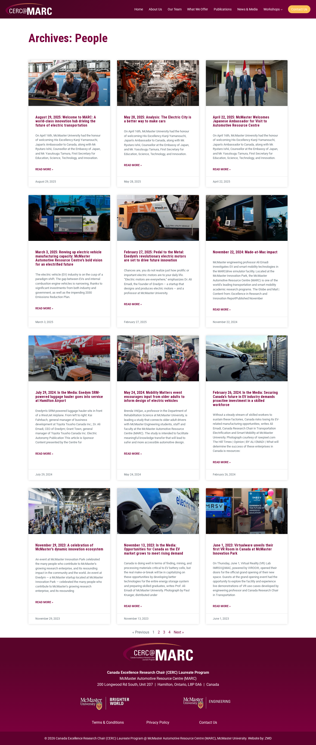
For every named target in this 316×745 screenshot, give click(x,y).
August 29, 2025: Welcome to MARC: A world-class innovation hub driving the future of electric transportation (65, 121)
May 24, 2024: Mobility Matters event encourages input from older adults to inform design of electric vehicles (154, 396)
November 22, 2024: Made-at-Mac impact (245, 252)
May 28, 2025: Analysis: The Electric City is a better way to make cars (157, 119)
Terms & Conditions (108, 722)
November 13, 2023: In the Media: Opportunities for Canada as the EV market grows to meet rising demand (153, 549)
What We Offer (197, 9)
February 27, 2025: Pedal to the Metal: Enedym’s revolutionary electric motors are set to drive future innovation (155, 256)
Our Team (175, 9)
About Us (155, 9)
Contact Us (299, 9)
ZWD (268, 738)
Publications (223, 9)
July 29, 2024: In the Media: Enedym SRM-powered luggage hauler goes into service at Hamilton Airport (69, 396)
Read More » (44, 169)
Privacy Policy (157, 722)
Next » (179, 632)
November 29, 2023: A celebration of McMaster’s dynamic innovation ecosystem (69, 547)
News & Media (247, 9)
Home (138, 9)
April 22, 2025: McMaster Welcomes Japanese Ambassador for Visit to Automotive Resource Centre (241, 121)
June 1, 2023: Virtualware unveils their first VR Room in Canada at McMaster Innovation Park (243, 549)
